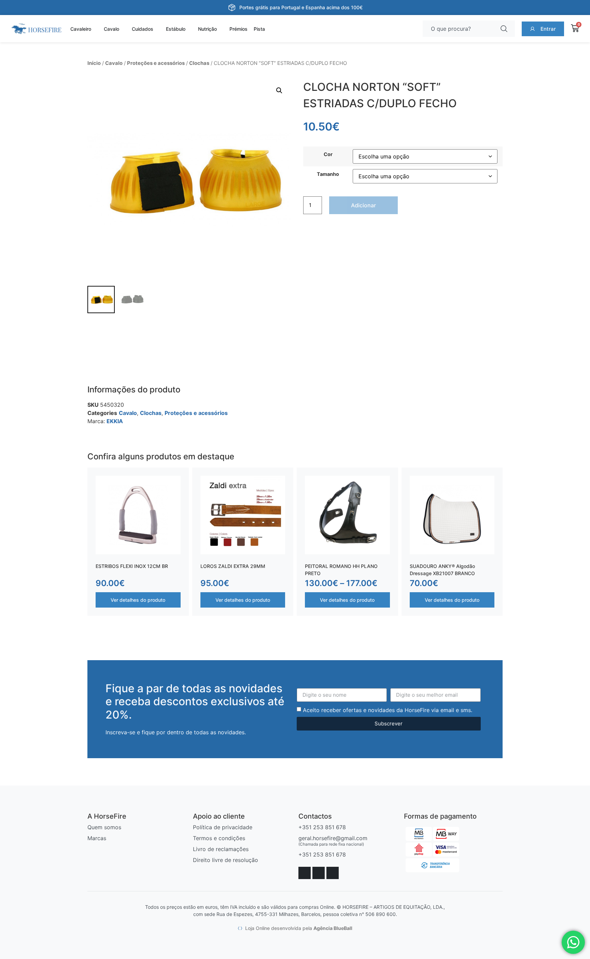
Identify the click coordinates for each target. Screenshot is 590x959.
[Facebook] (304, 873)
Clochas (199, 63)
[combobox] (459, 28)
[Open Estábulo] (189, 28)
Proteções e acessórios (156, 63)
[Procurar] (505, 28)
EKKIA (115, 421)
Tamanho (328, 174)
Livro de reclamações (221, 849)
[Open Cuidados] (157, 28)
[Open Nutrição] (221, 28)
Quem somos (104, 827)
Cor (328, 154)
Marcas (96, 838)
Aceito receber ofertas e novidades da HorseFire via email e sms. (387, 709)
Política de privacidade (222, 827)
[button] (279, 90)
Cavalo (114, 63)
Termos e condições (219, 838)
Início (94, 63)
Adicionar (363, 205)
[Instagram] (318, 873)
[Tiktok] (332, 873)
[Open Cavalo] (123, 28)
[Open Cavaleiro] (95, 28)
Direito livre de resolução (225, 860)
